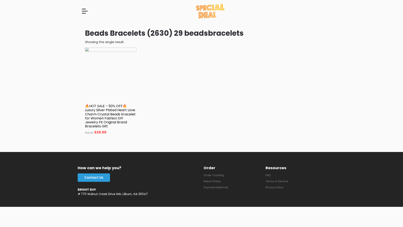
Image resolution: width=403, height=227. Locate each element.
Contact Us (93, 177)
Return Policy (212, 181)
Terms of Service (277, 181)
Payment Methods (216, 187)
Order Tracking (214, 175)
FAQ (268, 175)
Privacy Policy (275, 187)
